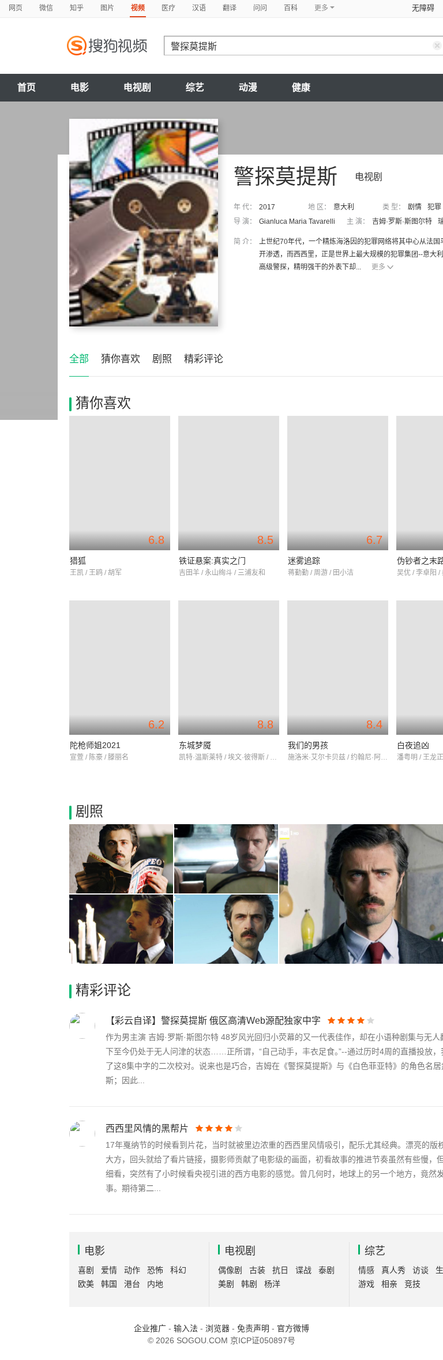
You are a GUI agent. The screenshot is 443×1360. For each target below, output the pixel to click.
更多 (378, 267)
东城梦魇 (195, 745)
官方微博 (293, 1328)
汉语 (199, 8)
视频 (138, 8)
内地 (155, 1283)
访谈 (420, 1270)
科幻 (178, 1270)
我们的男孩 (308, 745)
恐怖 (155, 1270)
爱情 (109, 1270)
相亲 (389, 1283)
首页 (26, 87)
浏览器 (217, 1328)
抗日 (280, 1270)
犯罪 (434, 207)
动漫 (248, 87)
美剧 (226, 1283)
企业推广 (150, 1328)
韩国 (109, 1283)
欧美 (86, 1283)
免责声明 (253, 1328)
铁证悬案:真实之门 (212, 560)
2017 (267, 207)
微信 (46, 8)
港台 (132, 1283)
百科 (291, 8)
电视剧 (137, 87)
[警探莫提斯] (143, 222)
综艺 (195, 87)
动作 (132, 1270)
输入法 (186, 1328)
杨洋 (272, 1283)
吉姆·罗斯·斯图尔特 (402, 221)
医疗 (168, 8)
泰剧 (326, 1270)
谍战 (303, 1270)
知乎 (77, 8)
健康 (301, 87)
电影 (79, 87)
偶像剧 (230, 1270)
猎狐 (78, 560)
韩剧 (249, 1283)
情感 (366, 1270)
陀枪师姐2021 (95, 745)
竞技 (412, 1283)
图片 (107, 8)
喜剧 (86, 1270)
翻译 (229, 8)
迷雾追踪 (304, 560)
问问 (260, 8)
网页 (15, 8)
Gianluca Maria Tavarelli (297, 221)
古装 (257, 1270)
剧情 (415, 207)
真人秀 (393, 1270)
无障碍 (423, 7)
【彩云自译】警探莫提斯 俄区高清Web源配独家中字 (213, 1020)
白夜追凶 (413, 745)
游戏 (366, 1283)
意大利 (343, 207)
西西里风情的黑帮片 (147, 1128)
